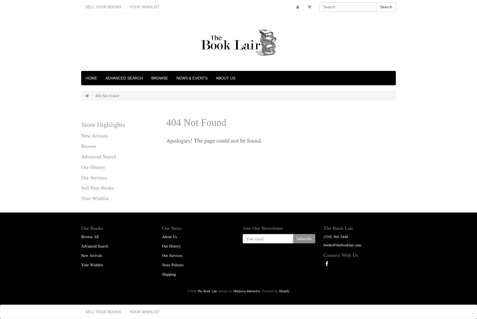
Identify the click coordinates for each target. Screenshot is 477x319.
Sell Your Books (103, 7)
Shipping (169, 274)
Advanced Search (124, 78)
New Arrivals (94, 136)
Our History (93, 167)
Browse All (90, 236)
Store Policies (173, 264)
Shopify (284, 291)
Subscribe (304, 238)
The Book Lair (207, 291)
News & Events (192, 78)
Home (91, 78)
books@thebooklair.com (342, 245)
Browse (159, 78)
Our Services (94, 177)
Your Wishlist (144, 7)
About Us (225, 78)
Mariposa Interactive (246, 291)
